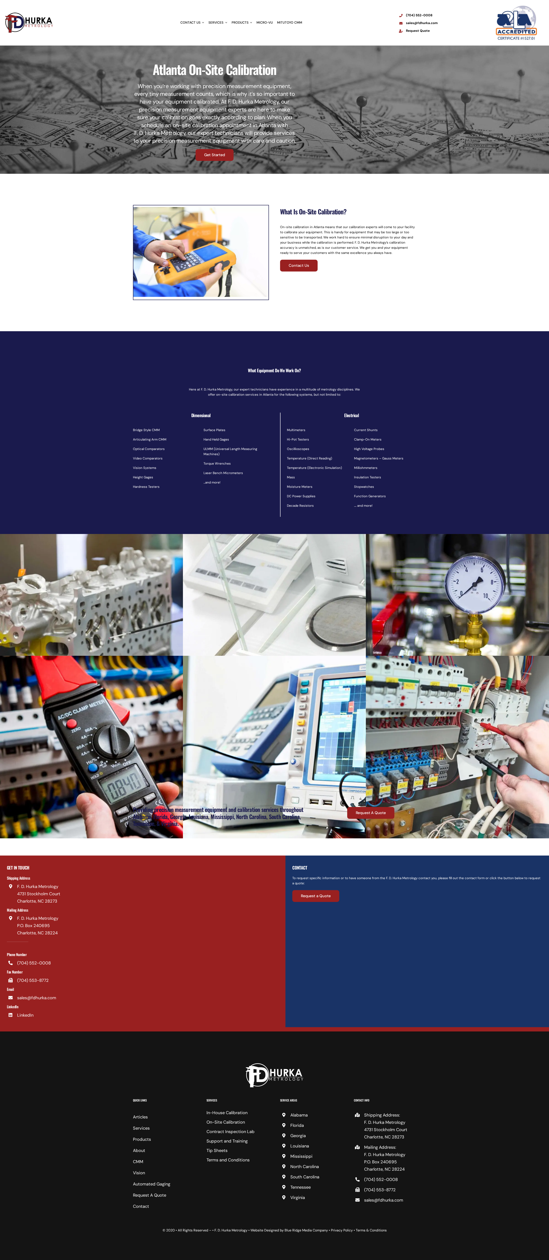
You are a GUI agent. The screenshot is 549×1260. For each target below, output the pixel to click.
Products (142, 1139)
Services (141, 1128)
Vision (139, 1173)
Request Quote (418, 31)
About (139, 1150)
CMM (138, 1161)
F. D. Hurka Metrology (230, 1230)
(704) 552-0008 (419, 15)
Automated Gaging (151, 1184)
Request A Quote (149, 1195)
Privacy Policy (342, 1230)
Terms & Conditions (371, 1230)
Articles (140, 1117)
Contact (141, 1206)
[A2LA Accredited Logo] (516, 6)
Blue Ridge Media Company (306, 1230)
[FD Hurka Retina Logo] (29, 13)
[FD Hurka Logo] (274, 1065)
